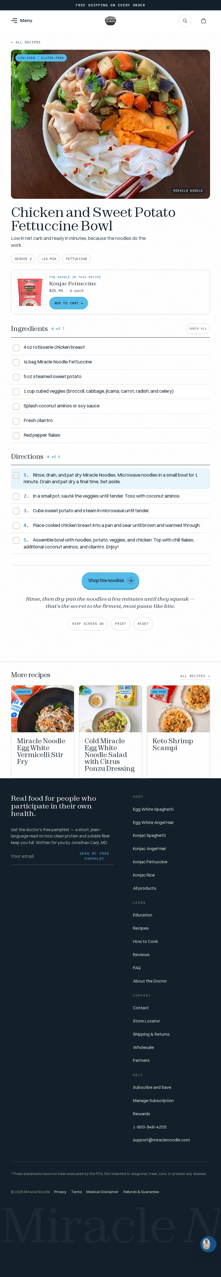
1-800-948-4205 (150, 1127)
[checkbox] (110, 347)
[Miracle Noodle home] (110, 20)
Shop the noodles (110, 580)
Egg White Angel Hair (153, 822)
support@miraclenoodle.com (161, 1140)
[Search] (185, 20)
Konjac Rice (144, 875)
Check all (198, 328)
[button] (203, 20)
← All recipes (26, 42)
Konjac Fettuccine (150, 861)
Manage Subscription (153, 1100)
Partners (141, 1060)
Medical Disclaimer (102, 1192)
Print (120, 624)
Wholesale (143, 1047)
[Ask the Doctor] (208, 1244)
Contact (141, 1007)
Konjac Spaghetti (149, 835)
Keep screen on (88, 624)
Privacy (60, 1192)
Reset (143, 624)
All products (144, 888)
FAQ (137, 967)
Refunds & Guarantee (141, 1192)
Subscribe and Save (152, 1087)
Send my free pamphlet (94, 856)
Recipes (141, 928)
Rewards (141, 1113)
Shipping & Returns (151, 1034)
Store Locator (146, 1021)
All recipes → (195, 676)
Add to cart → (68, 303)
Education (142, 915)
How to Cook (145, 941)
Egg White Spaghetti (153, 809)
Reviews (141, 954)
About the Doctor (150, 981)
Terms (76, 1192)
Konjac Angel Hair (149, 848)
